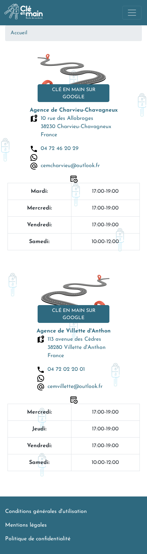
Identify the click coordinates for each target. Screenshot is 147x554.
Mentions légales (26, 525)
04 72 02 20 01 (66, 369)
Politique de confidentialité (37, 539)
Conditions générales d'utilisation (46, 511)
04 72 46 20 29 (60, 148)
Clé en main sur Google (73, 93)
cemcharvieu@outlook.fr (70, 165)
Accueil (19, 33)
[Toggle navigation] (132, 13)
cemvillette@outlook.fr (75, 386)
